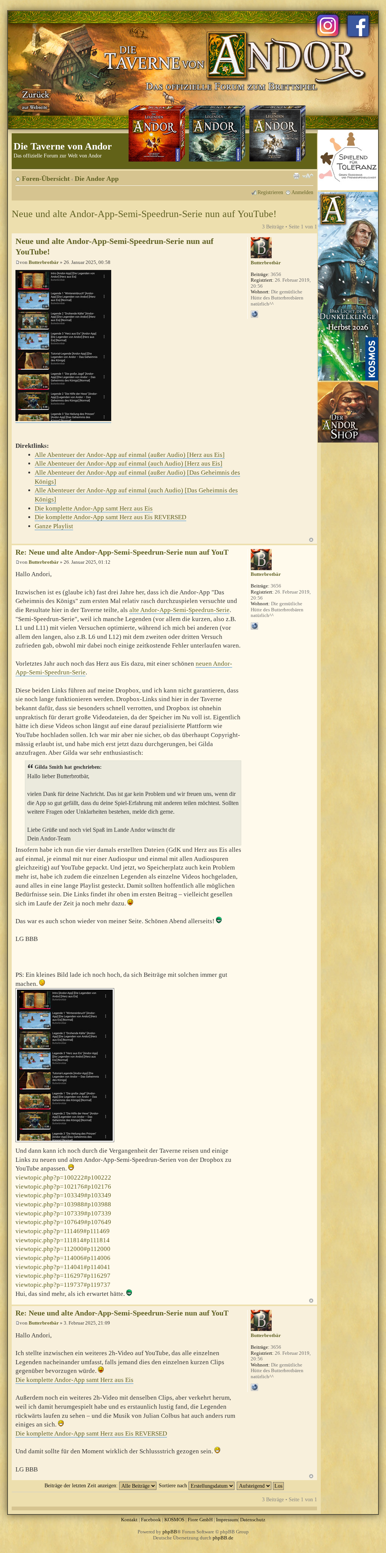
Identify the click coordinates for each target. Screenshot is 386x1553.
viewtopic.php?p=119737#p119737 (62, 1284)
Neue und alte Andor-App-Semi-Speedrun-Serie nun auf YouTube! (144, 213)
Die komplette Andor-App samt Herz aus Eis (94, 508)
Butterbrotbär (44, 262)
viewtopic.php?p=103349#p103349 (63, 1195)
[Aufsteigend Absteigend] (261, 1485)
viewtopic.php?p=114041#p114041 (62, 1267)
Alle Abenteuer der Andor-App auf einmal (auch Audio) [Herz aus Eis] (128, 463)
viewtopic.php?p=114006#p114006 (62, 1258)
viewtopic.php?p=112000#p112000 (62, 1248)
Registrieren (270, 192)
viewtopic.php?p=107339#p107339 (63, 1213)
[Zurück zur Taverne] (34, 99)
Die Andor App (97, 178)
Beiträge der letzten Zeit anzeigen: (81, 1485)
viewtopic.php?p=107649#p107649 (63, 1222)
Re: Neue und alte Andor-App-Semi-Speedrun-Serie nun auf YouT (121, 552)
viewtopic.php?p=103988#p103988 (63, 1204)
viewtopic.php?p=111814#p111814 (62, 1240)
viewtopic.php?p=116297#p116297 (62, 1275)
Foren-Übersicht (46, 178)
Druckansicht (296, 176)
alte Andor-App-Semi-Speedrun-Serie (179, 610)
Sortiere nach (173, 1485)
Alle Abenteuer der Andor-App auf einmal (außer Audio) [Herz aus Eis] (130, 454)
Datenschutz (252, 1519)
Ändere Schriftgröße (307, 176)
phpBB (169, 1531)
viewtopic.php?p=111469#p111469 (62, 1231)
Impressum (227, 1519)
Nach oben (311, 540)
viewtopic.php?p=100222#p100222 (63, 1177)
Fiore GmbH (200, 1519)
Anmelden (302, 192)
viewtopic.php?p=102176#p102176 (63, 1186)
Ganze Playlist (54, 526)
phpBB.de (223, 1538)
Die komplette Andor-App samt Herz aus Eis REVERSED (110, 517)
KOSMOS (174, 1519)
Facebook (151, 1519)
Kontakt (129, 1519)
